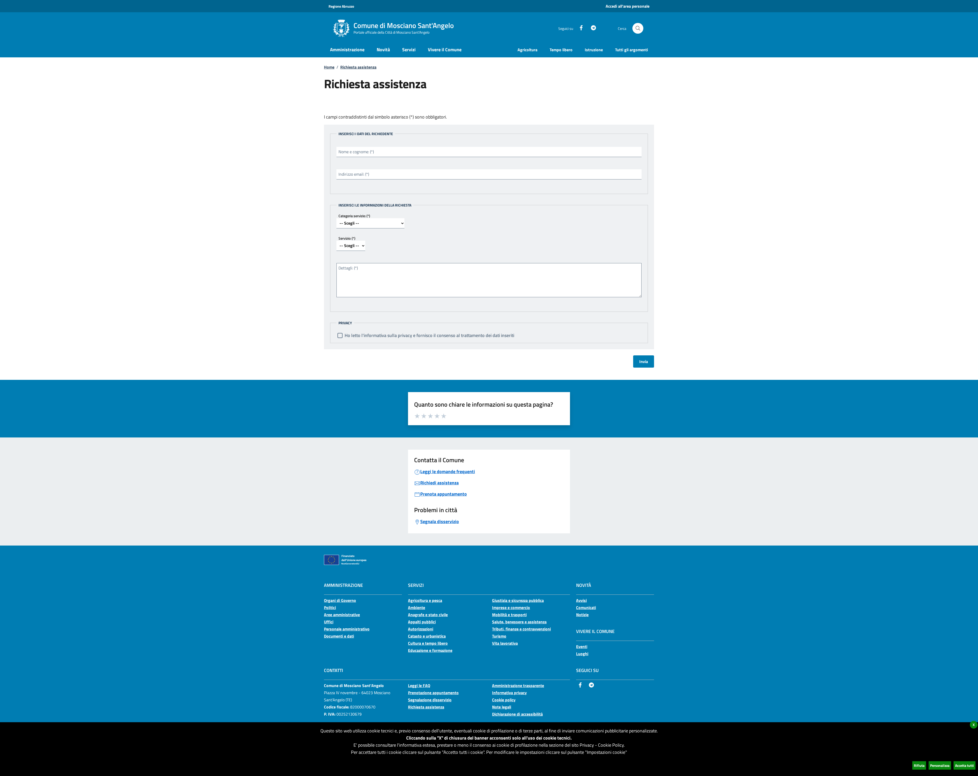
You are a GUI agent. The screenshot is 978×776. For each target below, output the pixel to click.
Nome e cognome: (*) (356, 152)
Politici (330, 607)
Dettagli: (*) (348, 268)
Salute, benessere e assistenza (519, 622)
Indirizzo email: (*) (353, 174)
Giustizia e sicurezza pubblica (518, 600)
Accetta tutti (964, 765)
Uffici (328, 622)
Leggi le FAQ (419, 685)
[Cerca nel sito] (637, 28)
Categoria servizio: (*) (354, 215)
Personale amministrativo (347, 629)
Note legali (501, 707)
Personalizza (939, 765)
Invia (643, 361)
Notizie (582, 615)
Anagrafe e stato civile (428, 615)
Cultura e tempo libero (428, 643)
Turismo (499, 636)
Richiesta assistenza (358, 67)
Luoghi (582, 654)
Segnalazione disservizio (430, 700)
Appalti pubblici (422, 622)
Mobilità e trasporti (509, 615)
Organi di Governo (340, 600)
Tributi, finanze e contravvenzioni (521, 629)
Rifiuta (919, 765)
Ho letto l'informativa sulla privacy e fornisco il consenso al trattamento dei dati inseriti (429, 335)
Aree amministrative (342, 615)
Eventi (581, 646)
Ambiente (416, 607)
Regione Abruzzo (341, 6)
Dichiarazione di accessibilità (517, 714)
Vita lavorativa (505, 643)
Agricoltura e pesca (425, 600)
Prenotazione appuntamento (433, 693)
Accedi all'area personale (627, 6)
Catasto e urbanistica (427, 636)
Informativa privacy (509, 693)
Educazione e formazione (430, 650)
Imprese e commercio (511, 607)
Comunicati (586, 607)
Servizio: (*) (346, 238)
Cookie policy (503, 700)
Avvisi (581, 600)
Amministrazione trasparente (518, 685)
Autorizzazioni (420, 629)
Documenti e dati (339, 636)
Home (329, 67)
